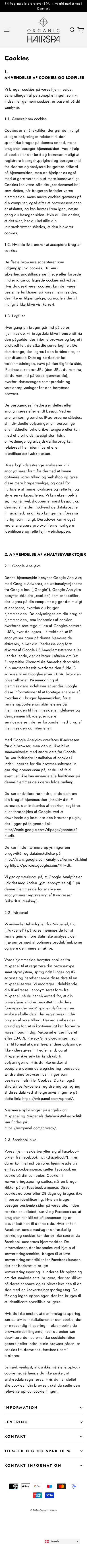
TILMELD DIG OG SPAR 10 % (37, 1451)
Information (21, 1407)
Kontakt (15, 1436)
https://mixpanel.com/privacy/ (30, 1128)
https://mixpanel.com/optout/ (47, 1098)
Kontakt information (33, 1465)
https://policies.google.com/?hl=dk (40, 865)
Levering (16, 1422)
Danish (54, 1541)
